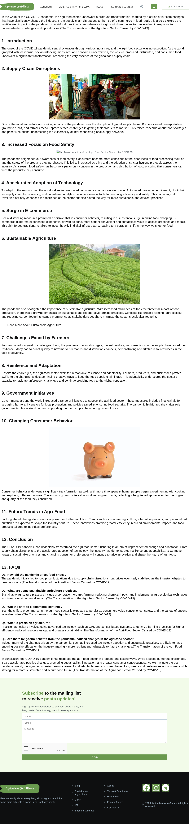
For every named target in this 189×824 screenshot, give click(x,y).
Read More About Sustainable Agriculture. (34, 325)
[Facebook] (146, 788)
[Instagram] (156, 788)
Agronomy (46, 7)
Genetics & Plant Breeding (74, 7)
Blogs (100, 7)
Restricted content (121, 7)
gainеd (46, 316)
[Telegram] (165, 788)
